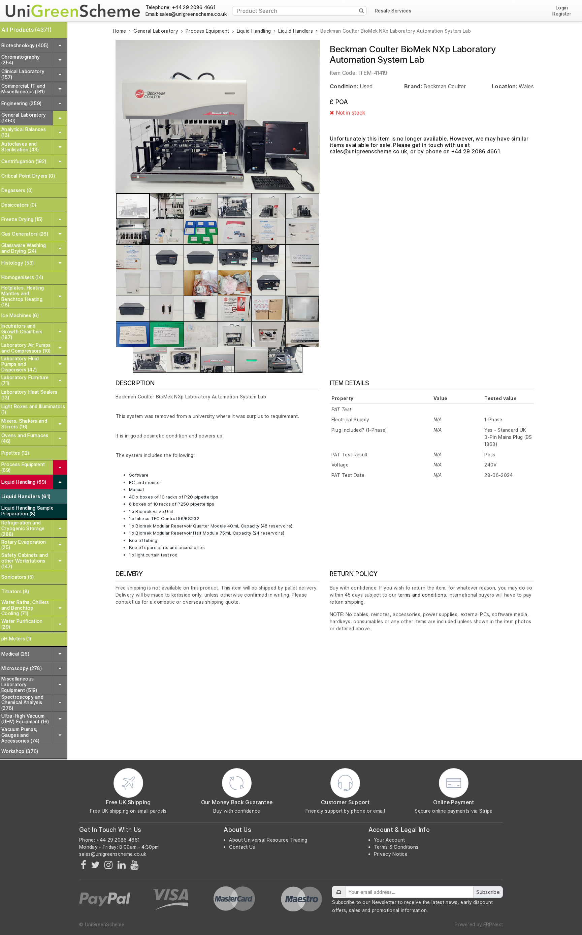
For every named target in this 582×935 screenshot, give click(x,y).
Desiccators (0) (18, 205)
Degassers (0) (17, 190)
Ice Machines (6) (20, 315)
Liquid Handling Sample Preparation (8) (27, 510)
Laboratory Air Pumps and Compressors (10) (26, 348)
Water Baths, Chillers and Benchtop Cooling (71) (25, 607)
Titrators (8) (15, 591)
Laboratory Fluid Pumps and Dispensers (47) (20, 364)
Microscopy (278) (21, 668)
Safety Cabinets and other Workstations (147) (24, 560)
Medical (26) (15, 654)
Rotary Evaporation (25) (23, 544)
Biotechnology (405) (24, 45)
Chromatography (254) (20, 59)
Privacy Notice (391, 854)
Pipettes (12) (15, 453)
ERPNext (493, 924)
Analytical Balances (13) (23, 132)
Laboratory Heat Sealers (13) (29, 394)
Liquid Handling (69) (23, 482)
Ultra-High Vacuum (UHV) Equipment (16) (25, 718)
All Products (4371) (26, 29)
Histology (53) (17, 263)
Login (562, 7)
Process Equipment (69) (23, 467)
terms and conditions (422, 595)
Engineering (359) (21, 103)
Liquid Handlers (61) (26, 496)
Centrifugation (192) (23, 161)
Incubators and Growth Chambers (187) (22, 331)
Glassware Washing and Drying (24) (23, 248)
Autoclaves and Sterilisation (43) (20, 146)
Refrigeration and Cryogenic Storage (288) (22, 528)
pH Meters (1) (16, 638)
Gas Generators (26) (24, 234)
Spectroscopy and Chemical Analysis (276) (22, 702)
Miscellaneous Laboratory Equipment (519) (19, 684)
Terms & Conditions (396, 847)
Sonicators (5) (17, 577)
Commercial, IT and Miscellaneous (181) (23, 88)
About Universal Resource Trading (268, 840)
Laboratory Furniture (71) (24, 380)
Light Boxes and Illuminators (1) (33, 409)
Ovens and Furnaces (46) (24, 438)
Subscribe (488, 892)
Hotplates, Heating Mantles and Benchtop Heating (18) (22, 296)
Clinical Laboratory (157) (22, 74)
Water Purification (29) (22, 624)
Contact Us (242, 847)
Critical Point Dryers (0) (28, 176)
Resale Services (393, 10)
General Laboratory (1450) (23, 117)
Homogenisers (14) (22, 277)
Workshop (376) (19, 751)
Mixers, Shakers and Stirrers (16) (24, 423)
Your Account (389, 840)
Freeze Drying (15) (22, 219)
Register (561, 13)
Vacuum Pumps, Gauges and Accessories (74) (20, 735)
